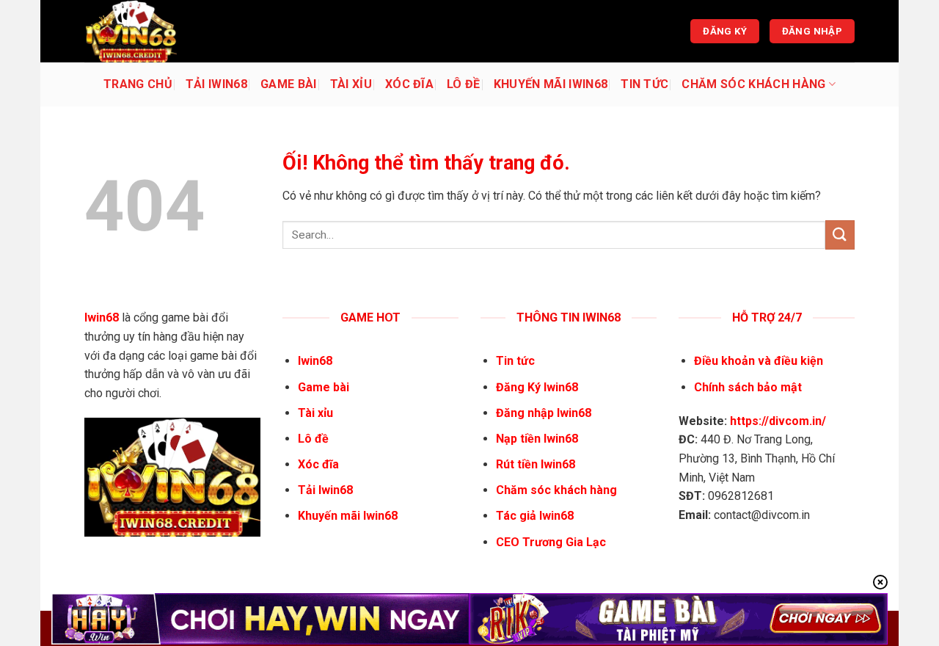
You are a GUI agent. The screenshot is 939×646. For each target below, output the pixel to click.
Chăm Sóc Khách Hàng (753, 84)
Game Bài (288, 84)
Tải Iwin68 (216, 84)
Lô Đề (464, 84)
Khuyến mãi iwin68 (550, 84)
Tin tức (644, 84)
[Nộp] (840, 234)
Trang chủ (137, 84)
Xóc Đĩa (409, 84)
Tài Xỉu (351, 84)
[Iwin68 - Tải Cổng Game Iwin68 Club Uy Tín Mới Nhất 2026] (157, 31)
